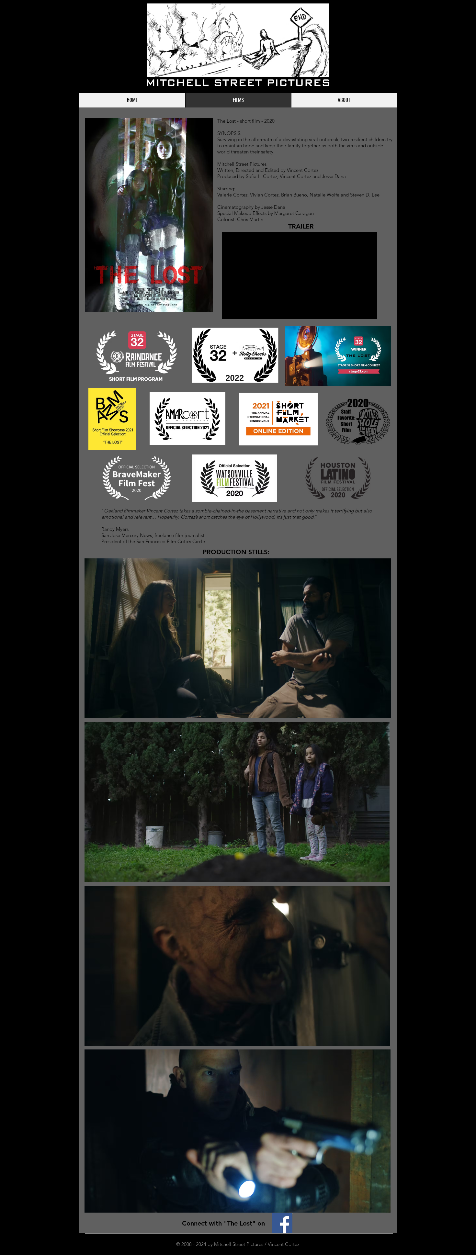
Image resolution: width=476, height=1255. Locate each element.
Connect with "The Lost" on (224, 1223)
